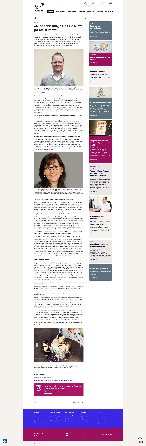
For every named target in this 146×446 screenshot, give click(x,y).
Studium (50, 11)
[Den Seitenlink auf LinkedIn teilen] (82, 402)
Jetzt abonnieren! (48, 393)
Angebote (90, 11)
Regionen (99, 11)
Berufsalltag (72, 11)
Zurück (37, 345)
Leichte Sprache (103, 6)
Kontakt (110, 6)
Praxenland (109, 11)
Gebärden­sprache (93, 6)
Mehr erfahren (93, 37)
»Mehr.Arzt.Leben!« (48, 378)
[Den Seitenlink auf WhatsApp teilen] (78, 402)
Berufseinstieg (60, 11)
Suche (85, 6)
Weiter (80, 345)
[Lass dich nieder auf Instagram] (67, 434)
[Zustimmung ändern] (5, 441)
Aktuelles (82, 11)
